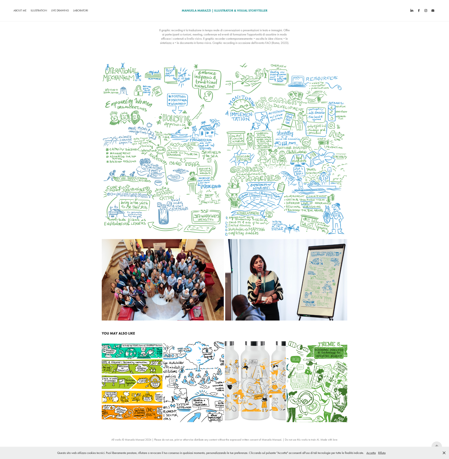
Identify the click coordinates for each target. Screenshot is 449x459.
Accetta (371, 453)
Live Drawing (60, 10)
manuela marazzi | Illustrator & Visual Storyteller (224, 10)
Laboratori (80, 10)
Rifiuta (382, 453)
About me (20, 10)
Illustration (39, 10)
